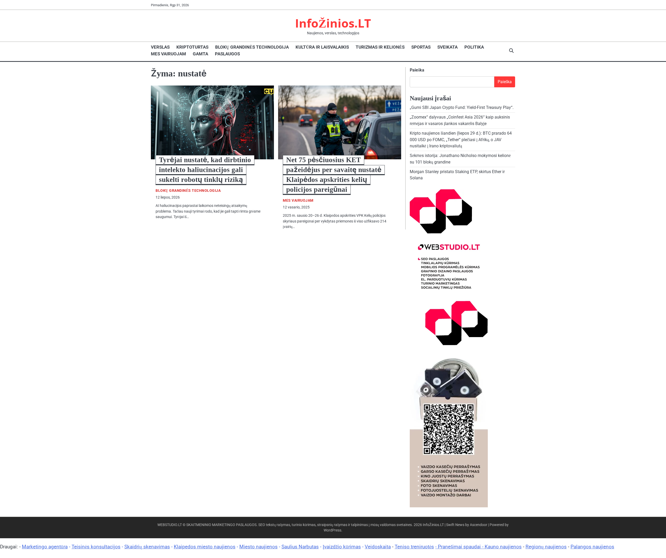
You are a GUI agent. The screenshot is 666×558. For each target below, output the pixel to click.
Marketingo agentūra (45, 547)
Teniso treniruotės (414, 547)
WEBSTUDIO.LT (169, 525)
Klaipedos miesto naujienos (204, 547)
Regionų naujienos (546, 547)
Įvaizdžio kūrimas (342, 547)
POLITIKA (474, 47)
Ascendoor (478, 525)
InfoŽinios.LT (333, 23)
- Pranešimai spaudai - (460, 547)
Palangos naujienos (592, 547)
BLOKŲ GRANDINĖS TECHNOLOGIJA (252, 47)
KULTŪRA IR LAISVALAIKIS (322, 47)
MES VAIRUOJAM (168, 53)
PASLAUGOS (227, 53)
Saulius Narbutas (300, 547)
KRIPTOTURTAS (192, 47)
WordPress (332, 530)
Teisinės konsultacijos (96, 547)
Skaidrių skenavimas (147, 547)
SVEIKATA (447, 47)
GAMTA (200, 53)
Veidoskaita (378, 547)
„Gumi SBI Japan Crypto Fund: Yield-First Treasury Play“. (462, 107)
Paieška (417, 70)
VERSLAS (160, 47)
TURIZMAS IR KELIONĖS (380, 47)
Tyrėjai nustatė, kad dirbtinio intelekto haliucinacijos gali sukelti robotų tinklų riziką (205, 169)
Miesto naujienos (258, 547)
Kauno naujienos (503, 547)
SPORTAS (421, 47)
